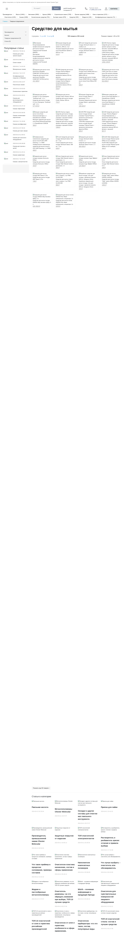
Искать (56, 8)
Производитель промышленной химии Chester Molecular (39, 840)
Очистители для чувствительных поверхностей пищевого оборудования (108, 896)
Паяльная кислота (40, 807)
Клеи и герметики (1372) (100, 14)
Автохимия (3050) (33, 14)
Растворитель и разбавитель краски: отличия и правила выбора (110, 842)
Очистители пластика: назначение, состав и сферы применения (65, 867)
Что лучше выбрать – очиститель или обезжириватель (110, 865)
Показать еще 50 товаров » (41, 788)
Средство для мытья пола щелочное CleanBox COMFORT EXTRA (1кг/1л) (41, 77)
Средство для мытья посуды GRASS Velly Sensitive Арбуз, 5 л (42, 202)
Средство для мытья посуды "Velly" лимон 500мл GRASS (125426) (110, 181)
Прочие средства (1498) (82, 14)
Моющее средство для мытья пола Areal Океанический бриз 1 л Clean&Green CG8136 (42, 121)
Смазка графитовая (19, 155)
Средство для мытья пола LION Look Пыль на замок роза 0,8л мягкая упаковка (110, 77)
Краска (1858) (47, 14)
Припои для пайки (109, 807)
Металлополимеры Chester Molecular (63, 810)
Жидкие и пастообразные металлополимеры (40, 892)
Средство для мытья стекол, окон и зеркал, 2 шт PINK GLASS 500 (64, 181)
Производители (7, 14)
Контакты (113, 9)
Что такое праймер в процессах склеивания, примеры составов (42, 869)
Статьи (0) (8, 41)
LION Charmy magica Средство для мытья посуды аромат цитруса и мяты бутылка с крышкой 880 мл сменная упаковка (110, 56)
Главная (5, 21)
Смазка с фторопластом (20, 161)
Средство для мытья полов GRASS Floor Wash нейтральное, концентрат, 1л (64, 202)
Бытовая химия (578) (59, 17)
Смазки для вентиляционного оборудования (18, 100)
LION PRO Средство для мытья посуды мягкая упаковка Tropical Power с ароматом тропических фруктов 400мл (86, 125)
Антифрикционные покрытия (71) (105, 17)
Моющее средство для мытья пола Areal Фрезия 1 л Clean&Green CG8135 (111, 102)
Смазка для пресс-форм (20, 131)
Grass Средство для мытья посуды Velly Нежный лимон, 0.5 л (110, 163)
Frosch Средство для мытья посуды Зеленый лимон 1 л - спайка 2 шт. (87, 50)
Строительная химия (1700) (62, 14)
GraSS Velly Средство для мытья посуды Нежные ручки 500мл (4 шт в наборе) (110, 144)
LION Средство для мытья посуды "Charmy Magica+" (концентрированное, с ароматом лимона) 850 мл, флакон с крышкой (110, 125)
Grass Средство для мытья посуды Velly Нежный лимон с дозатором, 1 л (65, 163)
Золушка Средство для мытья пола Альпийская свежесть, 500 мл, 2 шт (65, 50)
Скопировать (67, 10)
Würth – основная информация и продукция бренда (86, 892)
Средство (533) (74, 17)
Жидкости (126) (87, 17)
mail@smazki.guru (69, 8)
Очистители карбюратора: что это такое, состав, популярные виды (87, 925)
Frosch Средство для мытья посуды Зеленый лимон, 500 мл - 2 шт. (64, 144)
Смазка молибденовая (19, 124)
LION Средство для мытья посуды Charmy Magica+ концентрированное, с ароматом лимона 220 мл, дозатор (64, 82)
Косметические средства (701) (40, 17)
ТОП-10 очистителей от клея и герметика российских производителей (41, 925)
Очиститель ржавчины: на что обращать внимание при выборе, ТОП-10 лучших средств (64, 896)
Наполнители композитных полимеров (84, 865)
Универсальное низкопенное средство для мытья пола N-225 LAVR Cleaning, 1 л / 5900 (41, 146)
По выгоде (50, 36)
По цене (42, 36)
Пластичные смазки (19, 84)
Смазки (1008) (23, 17)
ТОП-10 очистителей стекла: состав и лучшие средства (110, 921)
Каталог (7, 35)
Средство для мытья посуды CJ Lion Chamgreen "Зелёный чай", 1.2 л (41, 102)
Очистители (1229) (10, 17)
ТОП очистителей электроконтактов (86, 837)
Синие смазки (17, 62)
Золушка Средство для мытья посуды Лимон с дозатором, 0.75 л (88, 102)
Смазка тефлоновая (19, 108)
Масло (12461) (20, 14)
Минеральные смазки (19, 69)
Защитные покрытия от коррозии (64, 837)
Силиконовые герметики (20, 91)
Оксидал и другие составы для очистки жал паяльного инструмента (87, 815)
